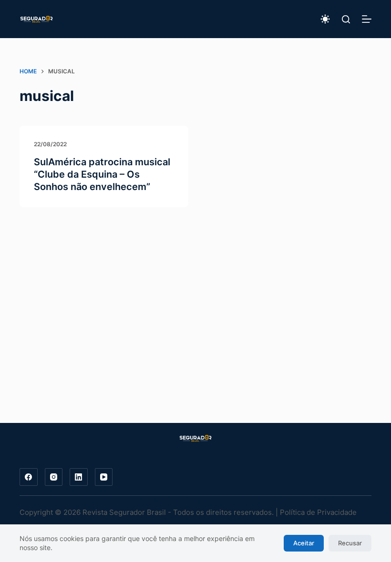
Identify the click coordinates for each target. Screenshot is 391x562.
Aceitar (303, 543)
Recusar (350, 543)
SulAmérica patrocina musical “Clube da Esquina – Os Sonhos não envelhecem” (102, 174)
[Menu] (366, 19)
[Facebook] (29, 477)
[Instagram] (54, 477)
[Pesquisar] (346, 19)
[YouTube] (104, 477)
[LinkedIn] (79, 477)
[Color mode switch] (325, 19)
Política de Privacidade (318, 512)
